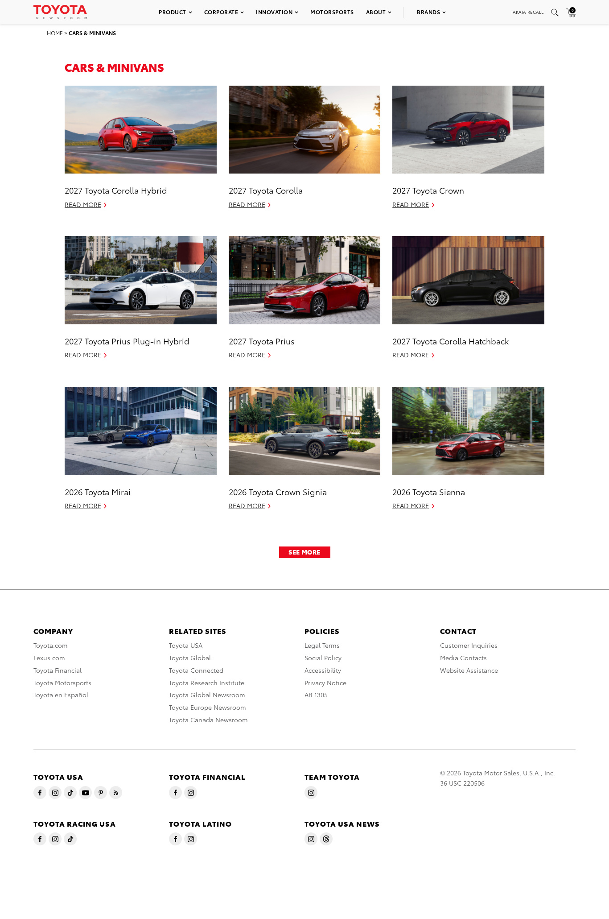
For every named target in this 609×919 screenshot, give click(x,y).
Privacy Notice (325, 682)
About (376, 12)
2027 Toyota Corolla (266, 189)
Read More (83, 204)
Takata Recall (527, 11)
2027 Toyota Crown (428, 189)
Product (172, 12)
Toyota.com (50, 645)
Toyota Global (190, 657)
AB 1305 (316, 694)
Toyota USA (185, 645)
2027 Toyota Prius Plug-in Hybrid (127, 340)
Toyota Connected (196, 670)
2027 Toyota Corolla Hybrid (116, 189)
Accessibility (322, 670)
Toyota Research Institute (206, 682)
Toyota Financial (57, 670)
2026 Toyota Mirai (98, 491)
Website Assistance (469, 670)
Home (55, 33)
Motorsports (332, 12)
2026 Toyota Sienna (428, 491)
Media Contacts (463, 657)
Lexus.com (49, 657)
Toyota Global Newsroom (207, 694)
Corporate (221, 12)
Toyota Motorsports (62, 682)
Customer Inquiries (469, 645)
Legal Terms (322, 645)
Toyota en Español (60, 694)
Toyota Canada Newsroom (208, 719)
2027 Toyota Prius (262, 340)
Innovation (274, 12)
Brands (428, 12)
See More (304, 551)
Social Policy (323, 657)
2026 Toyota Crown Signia (278, 491)
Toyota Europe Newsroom (207, 707)
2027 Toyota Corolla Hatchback (450, 340)
